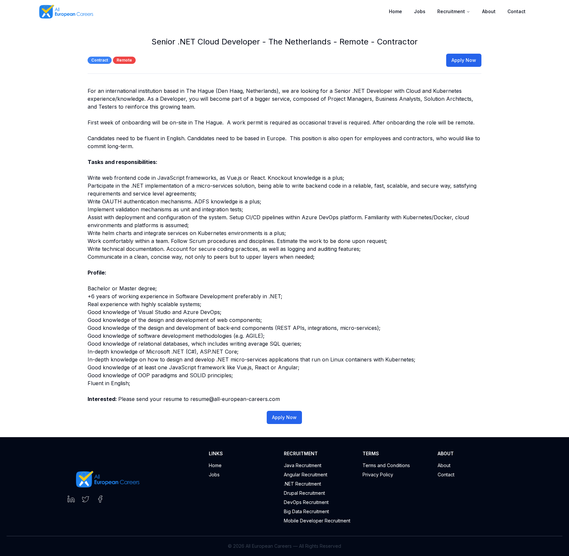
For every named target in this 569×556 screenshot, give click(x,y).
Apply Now (463, 60)
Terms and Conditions (386, 465)
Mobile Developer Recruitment (317, 520)
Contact (516, 11)
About (489, 11)
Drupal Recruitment (304, 493)
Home (215, 465)
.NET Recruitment (302, 484)
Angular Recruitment (305, 474)
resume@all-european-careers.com (235, 399)
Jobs (214, 474)
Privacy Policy (378, 474)
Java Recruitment (302, 465)
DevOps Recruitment (306, 502)
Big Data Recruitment (306, 511)
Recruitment (451, 11)
